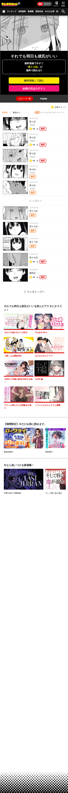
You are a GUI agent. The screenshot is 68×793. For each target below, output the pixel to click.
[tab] (24, 98)
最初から (16, 112)
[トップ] (4, 11)
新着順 (5, 112)
